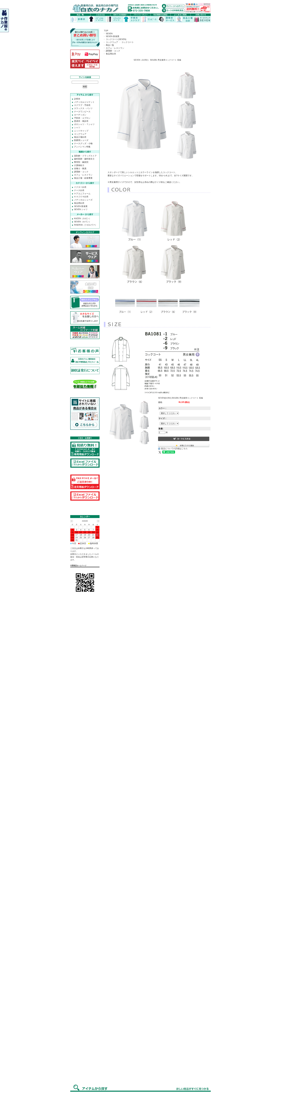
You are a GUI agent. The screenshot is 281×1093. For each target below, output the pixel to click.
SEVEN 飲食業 (112, 36)
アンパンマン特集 (82, 146)
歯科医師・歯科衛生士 (84, 159)
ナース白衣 (79, 190)
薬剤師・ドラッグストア (85, 156)
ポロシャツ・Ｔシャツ (84, 124)
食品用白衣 (111, 54)
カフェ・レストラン (115, 48)
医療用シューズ (81, 140)
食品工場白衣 (80, 137)
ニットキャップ (81, 131)
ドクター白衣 (80, 187)
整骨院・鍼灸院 (81, 162)
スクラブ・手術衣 (82, 105)
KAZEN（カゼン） (82, 218)
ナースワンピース (82, 111)
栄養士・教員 (80, 168)
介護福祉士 (79, 165)
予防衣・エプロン (82, 118)
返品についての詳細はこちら (174, 448)
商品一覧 (110, 45)
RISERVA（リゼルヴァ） (85, 225)
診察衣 (77, 99)
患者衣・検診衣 (81, 121)
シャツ (77, 127)
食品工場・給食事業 (83, 178)
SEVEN (109, 33)
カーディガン (80, 115)
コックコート (127, 42)
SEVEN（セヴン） (82, 221)
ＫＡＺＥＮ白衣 (81, 196)
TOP (106, 30)
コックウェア (112, 42)
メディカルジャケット (84, 102)
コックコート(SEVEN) (116, 39)
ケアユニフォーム (82, 193)
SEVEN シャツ (81, 209)
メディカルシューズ (83, 200)
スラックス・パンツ (83, 108)
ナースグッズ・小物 (83, 143)
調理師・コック (113, 51)
